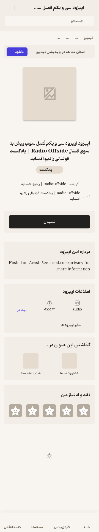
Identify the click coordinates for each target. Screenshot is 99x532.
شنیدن (49, 222)
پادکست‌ (45, 170)
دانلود (19, 52)
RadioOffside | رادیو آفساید (43, 184)
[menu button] (7, 7)
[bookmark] (56, 129)
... (76, 38)
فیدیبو (89, 38)
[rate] (83, 410)
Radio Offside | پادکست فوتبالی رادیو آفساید (50, 196)
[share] (42, 129)
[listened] (30, 361)
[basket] (21, 7)
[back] (91, 7)
